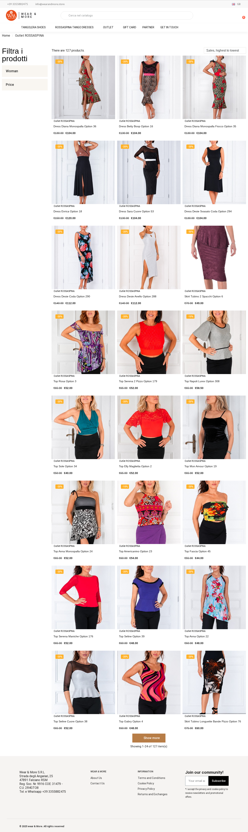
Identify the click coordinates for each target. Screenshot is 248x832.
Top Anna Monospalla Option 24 (73, 551)
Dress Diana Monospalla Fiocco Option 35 (210, 126)
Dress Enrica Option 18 (67, 211)
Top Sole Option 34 (65, 466)
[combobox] (127, 15)
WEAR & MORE (29, 15)
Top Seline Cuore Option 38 (70, 721)
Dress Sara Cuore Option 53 (136, 211)
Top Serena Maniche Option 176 (73, 636)
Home (6, 35)
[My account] (229, 15)
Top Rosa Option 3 (64, 381)
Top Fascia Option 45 (197, 551)
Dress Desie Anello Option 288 (137, 296)
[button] (242, 15)
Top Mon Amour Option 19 (200, 466)
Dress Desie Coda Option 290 (71, 296)
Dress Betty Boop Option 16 (136, 126)
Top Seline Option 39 (132, 636)
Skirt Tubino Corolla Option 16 (71, 806)
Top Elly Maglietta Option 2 (135, 466)
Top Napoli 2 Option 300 (199, 806)
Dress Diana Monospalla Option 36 (74, 126)
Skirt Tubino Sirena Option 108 (138, 806)
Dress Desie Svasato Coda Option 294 (208, 211)
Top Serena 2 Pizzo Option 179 (138, 381)
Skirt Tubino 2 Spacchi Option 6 (203, 296)
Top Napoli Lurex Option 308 (202, 381)
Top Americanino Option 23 (135, 551)
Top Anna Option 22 (196, 636)
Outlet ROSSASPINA (64, 121)
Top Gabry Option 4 (131, 721)
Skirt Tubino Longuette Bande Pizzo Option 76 (212, 721)
